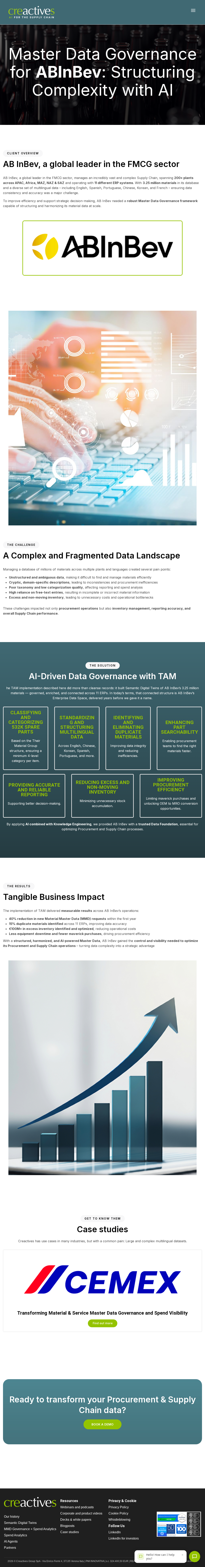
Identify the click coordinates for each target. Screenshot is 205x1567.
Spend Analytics (15, 1535)
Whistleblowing (119, 1519)
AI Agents (11, 1541)
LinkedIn (115, 1532)
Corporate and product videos (81, 1513)
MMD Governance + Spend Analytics (30, 1529)
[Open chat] (194, 1556)
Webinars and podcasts (77, 1507)
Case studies (69, 1532)
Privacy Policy (119, 1507)
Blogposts (67, 1526)
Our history (11, 1516)
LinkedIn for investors (124, 1538)
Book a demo (102, 1424)
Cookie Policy (118, 1513)
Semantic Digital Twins (20, 1523)
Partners (10, 1547)
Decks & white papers (75, 1519)
